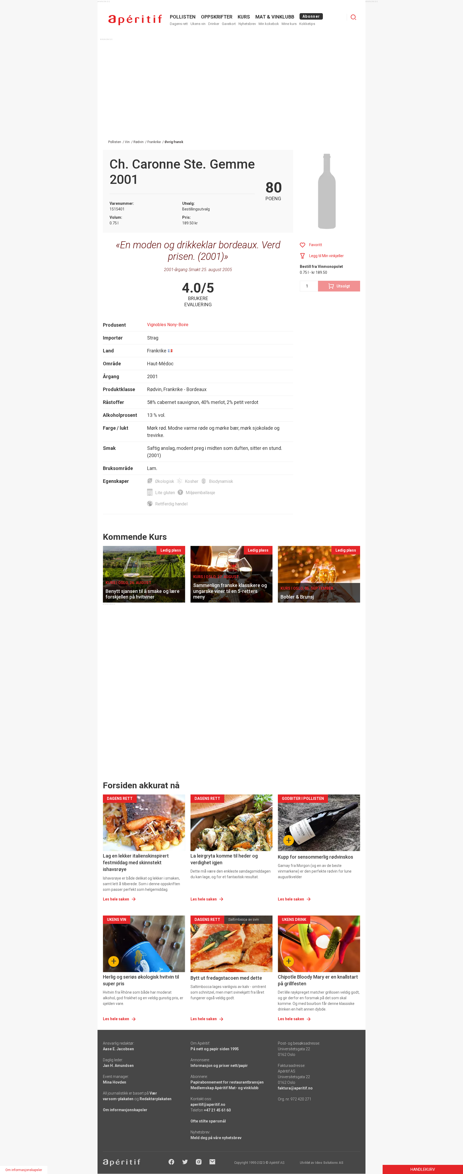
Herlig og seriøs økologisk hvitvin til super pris (141, 980)
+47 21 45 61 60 (217, 1110)
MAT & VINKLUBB (274, 17)
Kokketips (307, 24)
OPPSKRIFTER (216, 17)
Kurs (244, 17)
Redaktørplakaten (155, 1099)
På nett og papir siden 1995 (215, 1049)
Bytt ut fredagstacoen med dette (226, 978)
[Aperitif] (135, 20)
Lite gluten (165, 492)
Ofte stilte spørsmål (208, 1121)
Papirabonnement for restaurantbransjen (227, 1082)
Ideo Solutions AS (329, 1163)
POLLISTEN (183, 17)
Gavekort (229, 24)
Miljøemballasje (200, 492)
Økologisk (164, 481)
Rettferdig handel (171, 503)
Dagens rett (179, 24)
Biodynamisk (221, 481)
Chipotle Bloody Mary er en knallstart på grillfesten (318, 980)
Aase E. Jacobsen (118, 1049)
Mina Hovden (114, 1082)
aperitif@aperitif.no (208, 1104)
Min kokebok (269, 24)
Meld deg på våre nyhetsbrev (216, 1138)
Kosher (191, 481)
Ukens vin (198, 24)
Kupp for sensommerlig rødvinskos (315, 857)
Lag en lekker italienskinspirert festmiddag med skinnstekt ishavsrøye (136, 862)
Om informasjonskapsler (125, 1110)
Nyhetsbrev (247, 24)
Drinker (213, 24)
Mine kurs (289, 24)
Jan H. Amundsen (118, 1065)
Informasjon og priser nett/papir (219, 1065)
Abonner (311, 16)
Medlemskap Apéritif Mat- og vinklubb (224, 1088)
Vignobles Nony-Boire (167, 324)
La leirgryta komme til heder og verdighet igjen (224, 859)
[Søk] (353, 17)
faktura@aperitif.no (295, 1088)
